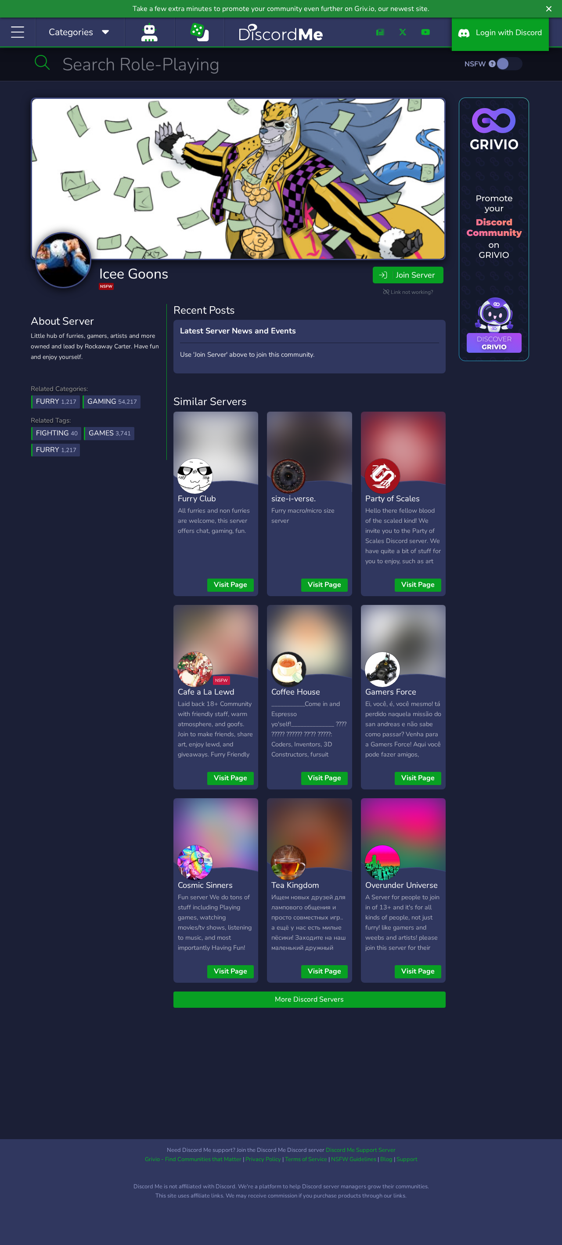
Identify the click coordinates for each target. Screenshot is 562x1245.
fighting (57, 433)
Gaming (112, 401)
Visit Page (230, 585)
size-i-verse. (293, 498)
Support (407, 1159)
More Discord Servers (309, 999)
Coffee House (295, 691)
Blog (386, 1159)
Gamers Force (390, 691)
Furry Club (197, 498)
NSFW (476, 64)
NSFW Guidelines (353, 1159)
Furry (56, 401)
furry (56, 450)
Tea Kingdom (295, 884)
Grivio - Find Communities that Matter (193, 1159)
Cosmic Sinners (205, 884)
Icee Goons (133, 273)
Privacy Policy (263, 1159)
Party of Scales (392, 498)
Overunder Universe (401, 884)
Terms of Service (306, 1159)
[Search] (42, 62)
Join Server (415, 275)
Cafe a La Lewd (206, 691)
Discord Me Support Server (361, 1150)
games (110, 433)
